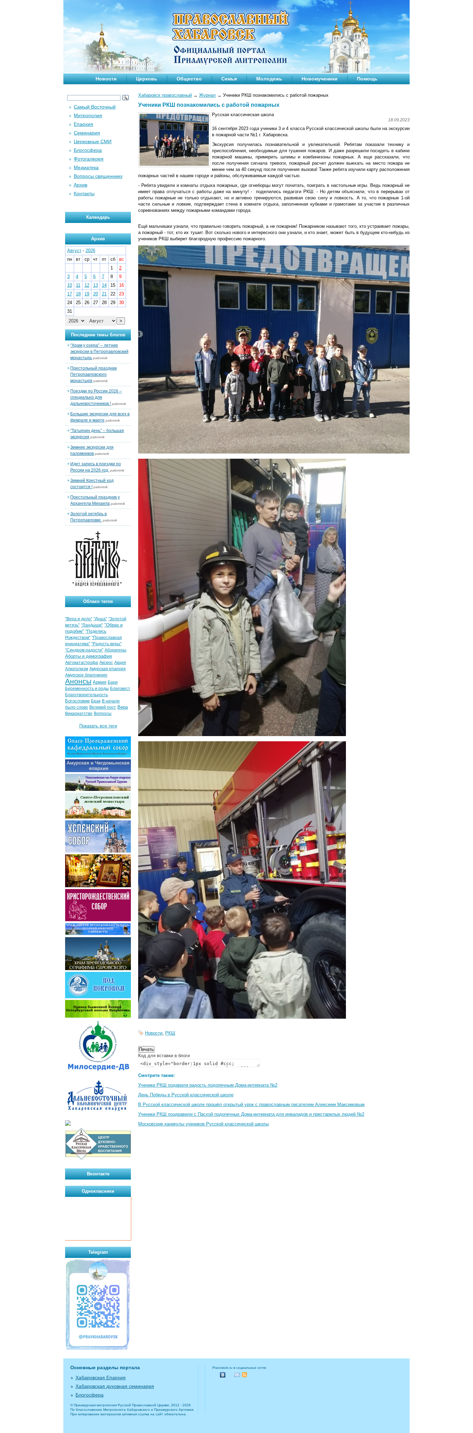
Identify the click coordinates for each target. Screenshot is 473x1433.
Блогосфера (88, 150)
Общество (189, 78)
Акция (120, 662)
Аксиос (106, 662)
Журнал (207, 95)
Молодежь (269, 78)
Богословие (77, 700)
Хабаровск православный (165, 95)
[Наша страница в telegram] (98, 1349)
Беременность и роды (87, 688)
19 (86, 293)
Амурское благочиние (86, 675)
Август (74, 250)
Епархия (83, 124)
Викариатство (78, 713)
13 (95, 285)
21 (104, 293)
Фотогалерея (89, 159)
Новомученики (320, 78)
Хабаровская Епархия (100, 1377)
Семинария (87, 133)
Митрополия (88, 115)
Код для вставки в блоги (164, 1055)
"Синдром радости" (84, 650)
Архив (80, 185)
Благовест (120, 688)
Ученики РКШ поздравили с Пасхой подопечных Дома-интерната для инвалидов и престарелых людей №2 (251, 1114)
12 (86, 285)
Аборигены (115, 650)
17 (69, 293)
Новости (106, 78)
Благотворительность (86, 694)
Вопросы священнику (98, 176)
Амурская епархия (107, 668)
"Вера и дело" (78, 618)
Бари (113, 682)
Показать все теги (98, 725)
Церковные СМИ (92, 141)
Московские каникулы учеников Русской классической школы (203, 1123)
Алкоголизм (76, 668)
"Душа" (100, 618)
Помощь (367, 78)
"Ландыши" (92, 625)
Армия (99, 682)
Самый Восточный (95, 107)
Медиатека (86, 167)
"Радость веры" (106, 643)
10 (69, 285)
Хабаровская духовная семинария (114, 1386)
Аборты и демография (88, 656)
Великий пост (102, 707)
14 (104, 285)
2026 (90, 250)
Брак (95, 701)
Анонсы (78, 681)
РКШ (170, 1033)
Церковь (146, 78)
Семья (229, 78)
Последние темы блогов (98, 334)
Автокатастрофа (81, 662)
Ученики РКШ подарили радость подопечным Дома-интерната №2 (207, 1085)
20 (95, 293)
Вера (122, 707)
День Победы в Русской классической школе (185, 1094)
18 (78, 293)
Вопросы (102, 713)
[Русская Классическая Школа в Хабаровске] (98, 1159)
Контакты (84, 193)
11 (78, 285)
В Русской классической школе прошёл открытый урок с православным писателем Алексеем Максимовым (251, 1104)
